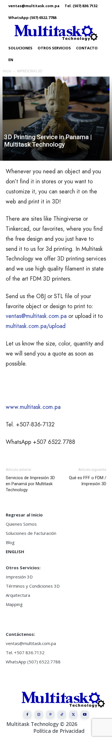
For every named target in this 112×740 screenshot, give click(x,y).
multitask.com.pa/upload (35, 326)
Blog (10, 542)
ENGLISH (15, 551)
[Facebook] (27, 714)
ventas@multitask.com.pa (36, 316)
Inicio (7, 71)
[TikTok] (61, 714)
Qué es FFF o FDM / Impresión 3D (87, 480)
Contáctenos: (20, 634)
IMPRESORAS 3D (30, 71)
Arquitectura (18, 595)
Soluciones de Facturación (31, 533)
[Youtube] (84, 714)
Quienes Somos (21, 524)
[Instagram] (38, 714)
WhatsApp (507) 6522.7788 (33, 662)
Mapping (14, 604)
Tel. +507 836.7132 (25, 652)
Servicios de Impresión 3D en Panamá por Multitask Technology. (30, 483)
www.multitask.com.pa (33, 407)
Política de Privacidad (58, 730)
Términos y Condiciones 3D (33, 586)
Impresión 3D (19, 577)
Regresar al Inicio (24, 515)
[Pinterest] (50, 714)
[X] (73, 714)
